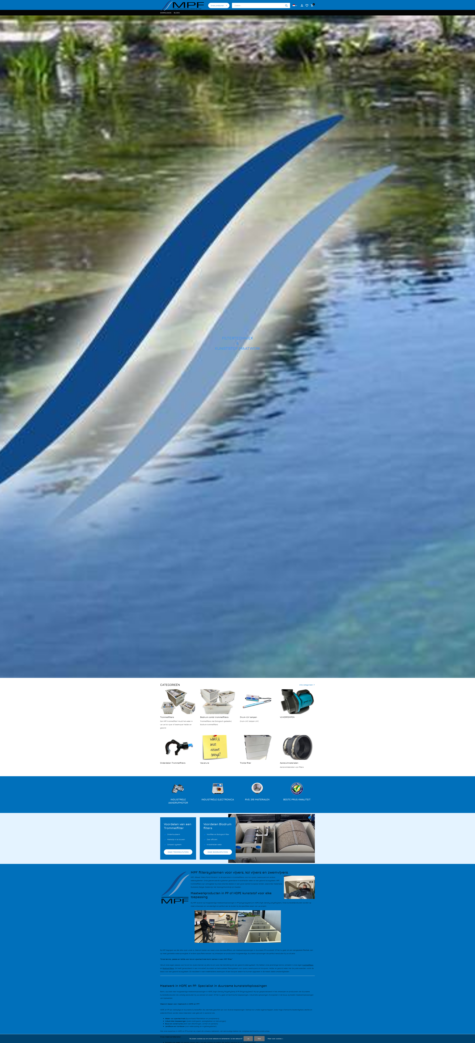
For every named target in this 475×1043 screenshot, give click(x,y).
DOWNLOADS (165, 13)
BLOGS (177, 13)
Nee (259, 1039)
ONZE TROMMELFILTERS (178, 852)
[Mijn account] (302, 5)
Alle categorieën (306, 685)
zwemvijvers (253, 968)
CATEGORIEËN (170, 684)
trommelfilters (307, 965)
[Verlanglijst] (307, 5)
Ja (248, 1039)
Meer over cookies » (275, 1039)
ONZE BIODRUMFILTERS (218, 852)
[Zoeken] (286, 5)
